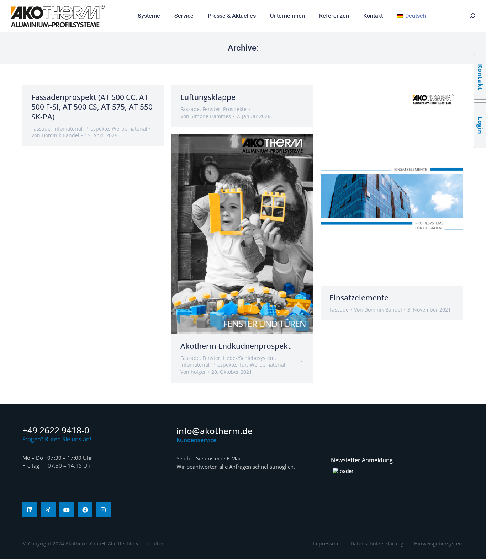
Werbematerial (129, 128)
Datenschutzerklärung (376, 543)
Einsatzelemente (359, 298)
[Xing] (48, 509)
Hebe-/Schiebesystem (249, 358)
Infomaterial (68, 128)
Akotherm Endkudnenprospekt (235, 346)
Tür (243, 364)
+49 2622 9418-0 (55, 430)
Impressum (326, 543)
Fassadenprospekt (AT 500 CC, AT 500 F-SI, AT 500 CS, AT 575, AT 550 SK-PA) (92, 107)
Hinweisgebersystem (439, 543)
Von (55, 135)
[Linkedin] (29, 509)
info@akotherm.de (214, 431)
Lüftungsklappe (208, 97)
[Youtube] (66, 509)
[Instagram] (103, 509)
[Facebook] (85, 509)
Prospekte (97, 128)
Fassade (41, 128)
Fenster (211, 109)
